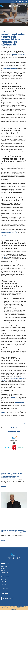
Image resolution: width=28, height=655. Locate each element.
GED (4, 257)
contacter (4, 412)
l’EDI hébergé (13, 378)
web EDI (3, 380)
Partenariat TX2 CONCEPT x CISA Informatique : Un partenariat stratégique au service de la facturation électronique (11, 476)
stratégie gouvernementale (9, 68)
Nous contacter (23, 1)
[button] (11, 427)
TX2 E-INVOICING (14, 397)
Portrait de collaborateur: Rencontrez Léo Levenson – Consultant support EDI (13, 531)
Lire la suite (3, 486)
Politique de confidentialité (9, 607)
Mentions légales (21, 606)
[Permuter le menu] (25, 5)
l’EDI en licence (20, 378)
